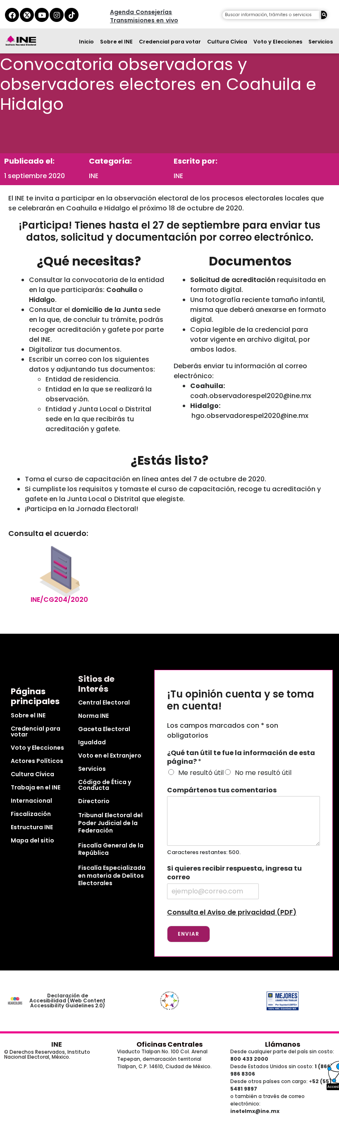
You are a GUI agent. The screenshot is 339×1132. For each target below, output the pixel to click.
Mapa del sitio (32, 840)
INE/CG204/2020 (59, 599)
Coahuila (121, 289)
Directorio (94, 801)
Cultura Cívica (227, 41)
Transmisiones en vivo (144, 20)
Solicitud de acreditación (232, 280)
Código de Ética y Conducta (104, 785)
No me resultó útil (263, 772)
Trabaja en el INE (35, 787)
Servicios (320, 41)
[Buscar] (324, 15)
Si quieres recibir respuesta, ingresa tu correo (234, 873)
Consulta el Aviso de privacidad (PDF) (231, 912)
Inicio (86, 41)
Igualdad (92, 742)
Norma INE (93, 716)
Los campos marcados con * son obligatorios (222, 730)
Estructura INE (32, 827)
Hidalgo (42, 299)
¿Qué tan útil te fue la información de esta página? (241, 757)
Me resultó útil (201, 772)
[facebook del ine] (12, 15)
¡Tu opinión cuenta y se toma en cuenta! (240, 700)
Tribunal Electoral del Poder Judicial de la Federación (110, 822)
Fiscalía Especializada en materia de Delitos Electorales (112, 875)
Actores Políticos (37, 761)
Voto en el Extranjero (109, 755)
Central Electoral (104, 702)
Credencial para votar (170, 41)
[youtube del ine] (42, 15)
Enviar (188, 933)
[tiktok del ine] (71, 15)
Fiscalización (31, 814)
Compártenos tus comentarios (222, 790)
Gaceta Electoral (104, 729)
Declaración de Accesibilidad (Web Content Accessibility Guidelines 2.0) (67, 1000)
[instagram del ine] (57, 15)
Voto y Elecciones (277, 41)
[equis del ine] (27, 15)
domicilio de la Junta (107, 309)
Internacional (31, 801)
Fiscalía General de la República (110, 849)
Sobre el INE (116, 41)
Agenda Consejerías (141, 12)
